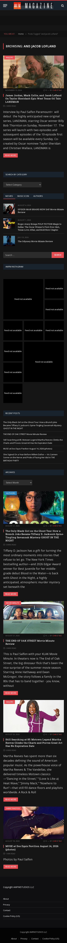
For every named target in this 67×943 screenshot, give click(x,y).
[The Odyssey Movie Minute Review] (9, 241)
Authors (10, 493)
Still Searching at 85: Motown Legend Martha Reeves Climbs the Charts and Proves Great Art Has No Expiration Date (33, 441)
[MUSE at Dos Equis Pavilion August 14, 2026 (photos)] (33, 822)
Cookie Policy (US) (11, 916)
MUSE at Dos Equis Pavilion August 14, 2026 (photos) (27, 448)
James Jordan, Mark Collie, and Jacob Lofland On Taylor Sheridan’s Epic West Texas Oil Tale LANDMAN (33, 98)
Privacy (6, 904)
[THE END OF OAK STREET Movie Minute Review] (33, 617)
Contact (6, 910)
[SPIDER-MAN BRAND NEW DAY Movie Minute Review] (9, 209)
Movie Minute (12, 603)
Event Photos (13, 808)
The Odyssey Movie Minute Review (35, 241)
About (6, 898)
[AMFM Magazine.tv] (33, 5)
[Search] (62, 5)
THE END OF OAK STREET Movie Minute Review (25, 434)
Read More (10, 155)
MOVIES (9, 196)
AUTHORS (38, 196)
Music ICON (23, 196)
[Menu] (5, 5)
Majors (9, 57)
